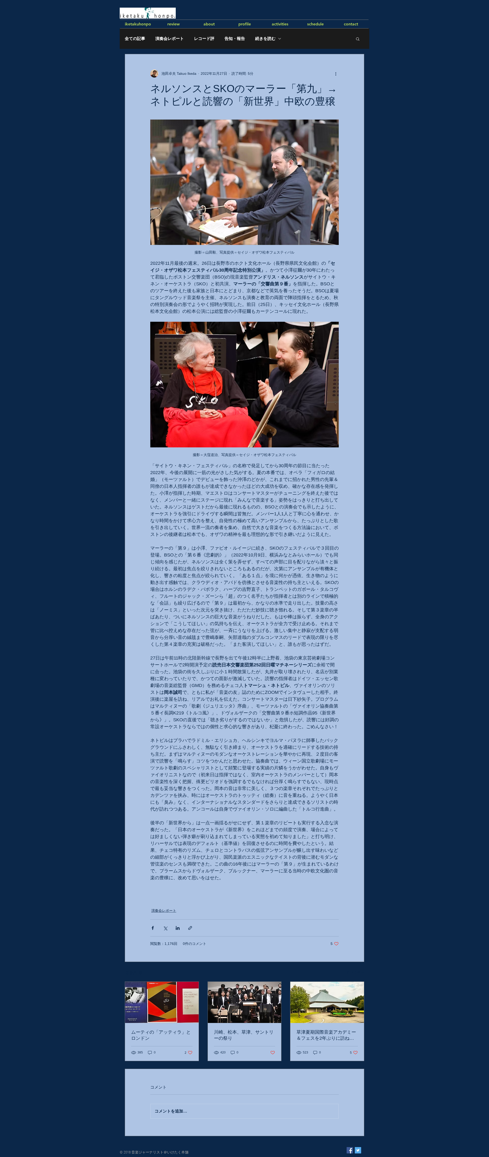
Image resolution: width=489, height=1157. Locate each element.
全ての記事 (135, 38)
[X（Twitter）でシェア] (165, 928)
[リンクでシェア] (190, 928)
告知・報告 (235, 38)
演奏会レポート (169, 38)
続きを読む (265, 38)
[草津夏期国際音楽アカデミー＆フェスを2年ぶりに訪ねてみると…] (327, 1002)
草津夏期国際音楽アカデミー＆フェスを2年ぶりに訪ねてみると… (326, 1035)
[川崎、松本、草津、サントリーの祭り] (244, 1002)
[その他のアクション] (336, 73)
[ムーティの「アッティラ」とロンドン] (162, 1002)
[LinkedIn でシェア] (177, 928)
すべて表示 (355, 972)
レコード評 (204, 38)
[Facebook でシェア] (152, 928)
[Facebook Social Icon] (350, 1150)
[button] (357, 39)
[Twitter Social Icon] (358, 1150)
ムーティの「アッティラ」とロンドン (161, 1035)
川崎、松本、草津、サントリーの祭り (244, 1035)
